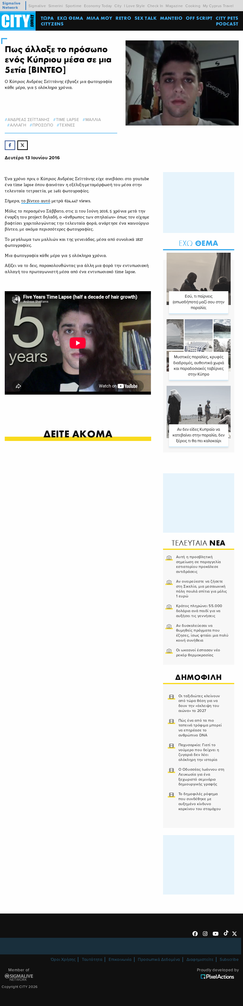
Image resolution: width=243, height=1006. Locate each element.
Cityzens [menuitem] (52, 23)
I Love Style (134, 6)
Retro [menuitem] (123, 18)
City (118, 6)
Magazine (174, 6)
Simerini (55, 6)
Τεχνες (67, 125)
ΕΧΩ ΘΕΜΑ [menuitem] (70, 18)
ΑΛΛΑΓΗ (18, 125)
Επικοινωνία (120, 959)
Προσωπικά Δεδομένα (159, 959)
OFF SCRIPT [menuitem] (199, 18)
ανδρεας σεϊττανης (29, 119)
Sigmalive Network (11, 5)
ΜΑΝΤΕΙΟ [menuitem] (171, 18)
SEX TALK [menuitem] (146, 18)
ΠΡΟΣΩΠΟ (43, 125)
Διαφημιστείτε (200, 959)
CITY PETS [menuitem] (227, 18)
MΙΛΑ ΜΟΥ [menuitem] (99, 18)
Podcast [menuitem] (227, 23)
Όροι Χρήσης (63, 959)
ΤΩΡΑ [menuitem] (47, 18)
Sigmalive (37, 6)
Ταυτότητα (92, 959)
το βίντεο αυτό (35, 201)
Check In (155, 6)
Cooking (192, 6)
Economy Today (98, 6)
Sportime (73, 6)
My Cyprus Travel (218, 6)
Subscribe (229, 959)
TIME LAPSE (67, 119)
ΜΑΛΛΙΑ (93, 119)
